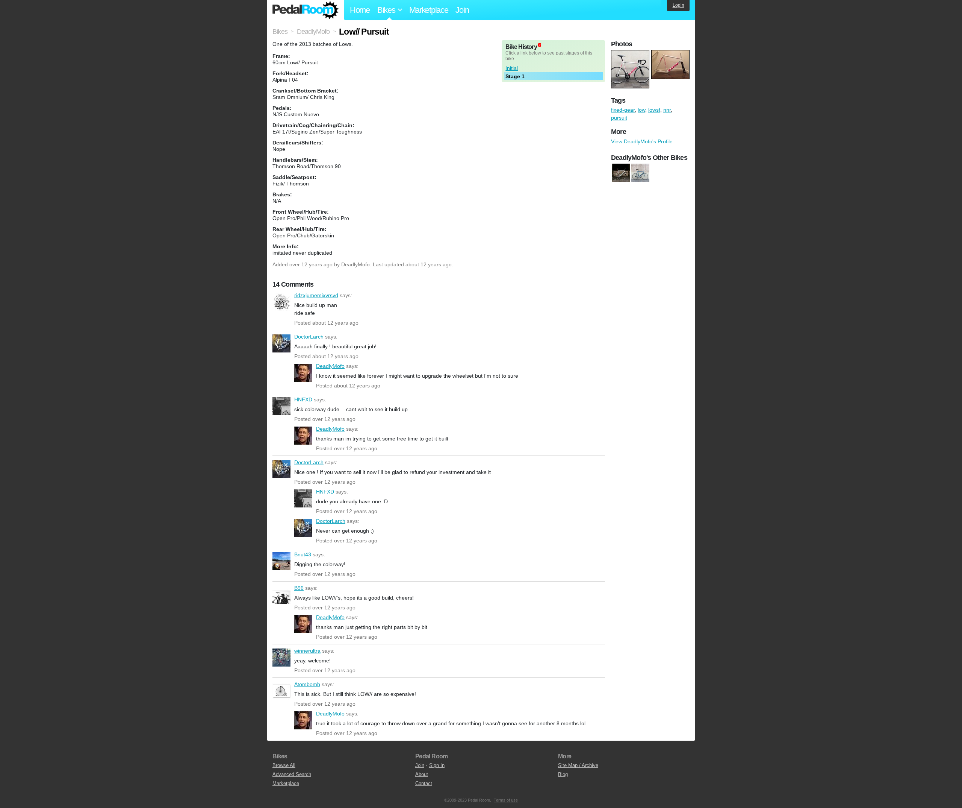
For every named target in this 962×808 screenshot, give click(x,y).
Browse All (283, 765)
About (421, 774)
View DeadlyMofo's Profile (642, 141)
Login (678, 5)
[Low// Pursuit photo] (631, 54)
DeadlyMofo (355, 264)
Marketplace (428, 10)
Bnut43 (281, 561)
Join (462, 10)
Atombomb (281, 691)
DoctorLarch (281, 343)
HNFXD (281, 406)
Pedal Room (305, 10)
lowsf (654, 110)
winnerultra (281, 658)
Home (360, 10)
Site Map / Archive (578, 765)
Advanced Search (291, 774)
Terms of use (506, 800)
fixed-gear (623, 110)
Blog (563, 774)
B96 (281, 595)
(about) (539, 45)
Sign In (437, 765)
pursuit (619, 118)
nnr (667, 110)
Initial (511, 68)
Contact (423, 783)
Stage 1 (515, 76)
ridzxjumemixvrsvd (281, 302)
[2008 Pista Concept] (621, 173)
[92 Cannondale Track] (640, 173)
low (641, 110)
